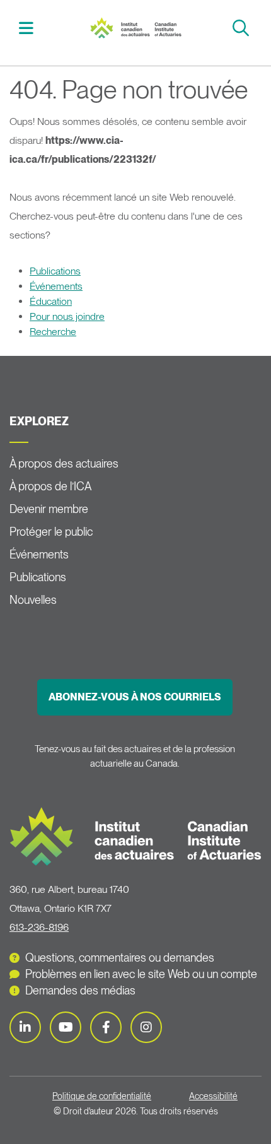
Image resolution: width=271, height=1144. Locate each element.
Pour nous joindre (67, 316)
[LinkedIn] (25, 1027)
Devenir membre (48, 509)
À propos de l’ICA (50, 486)
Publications (55, 271)
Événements (56, 286)
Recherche (53, 332)
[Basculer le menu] (27, 28)
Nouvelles (33, 599)
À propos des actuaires (63, 463)
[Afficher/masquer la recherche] (242, 28)
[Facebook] (106, 1027)
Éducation (51, 301)
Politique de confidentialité (101, 1096)
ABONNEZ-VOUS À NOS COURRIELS (135, 697)
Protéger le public (51, 531)
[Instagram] (146, 1027)
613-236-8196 (39, 927)
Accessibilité (213, 1096)
